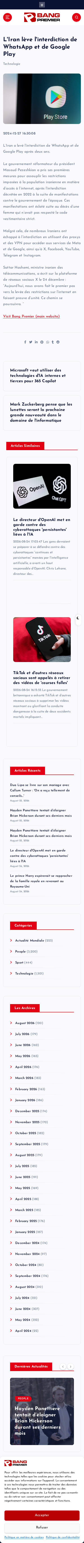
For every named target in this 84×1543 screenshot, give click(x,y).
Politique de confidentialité (63, 1537)
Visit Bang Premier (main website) (31, 316)
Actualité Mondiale (29, 940)
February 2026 (26, 1089)
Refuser (42, 1527)
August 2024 (24, 1287)
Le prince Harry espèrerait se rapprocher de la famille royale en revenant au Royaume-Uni (41, 881)
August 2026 (24, 1023)
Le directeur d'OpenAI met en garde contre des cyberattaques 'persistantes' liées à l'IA (39, 856)
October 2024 (25, 1265)
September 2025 (27, 1144)
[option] (42, 1411)
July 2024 (22, 1298)
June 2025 (22, 1177)
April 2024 (23, 1331)
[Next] (70, 1366)
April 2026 (23, 1067)
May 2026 (22, 1056)
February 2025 (26, 1221)
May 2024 (22, 1320)
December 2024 (27, 1243)
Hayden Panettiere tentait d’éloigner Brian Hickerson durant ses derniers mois (38, 1421)
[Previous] (63, 1366)
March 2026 (24, 1078)
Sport (19, 962)
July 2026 (22, 1034)
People (20, 951)
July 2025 (22, 1166)
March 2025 (24, 1210)
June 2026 (22, 1045)
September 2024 (27, 1276)
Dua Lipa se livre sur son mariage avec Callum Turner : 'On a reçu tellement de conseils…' (40, 790)
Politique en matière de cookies (23, 1537)
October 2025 (25, 1133)
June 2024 (22, 1309)
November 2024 (27, 1254)
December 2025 (27, 1111)
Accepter (42, 1515)
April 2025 (23, 1199)
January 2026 (25, 1100)
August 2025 (24, 1155)
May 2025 (22, 1188)
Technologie (11, 64)
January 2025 (25, 1232)
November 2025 (27, 1122)
